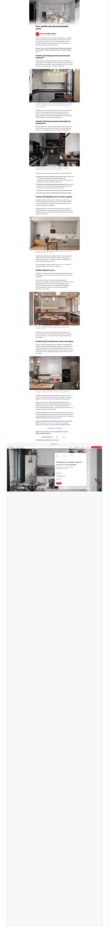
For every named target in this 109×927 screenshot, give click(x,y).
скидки (69, 200)
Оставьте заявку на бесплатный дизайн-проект (51, 422)
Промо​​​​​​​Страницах (48, 35)
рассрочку (61, 264)
